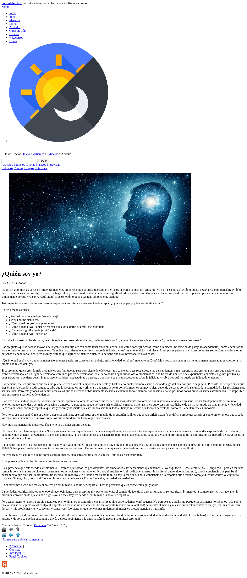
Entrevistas (53, 164)
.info (12, 3)
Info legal (15, 553)
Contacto (14, 549)
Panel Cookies (18, 556)
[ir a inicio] (4, 530)
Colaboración (17, 30)
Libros (13, 23)
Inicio (12, 13)
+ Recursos (16, 37)
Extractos (52, 154)
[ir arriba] (17, 530)
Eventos (14, 34)
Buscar (43, 160)
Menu (5, 6)
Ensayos (41, 164)
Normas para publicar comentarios (22, 539)
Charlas (30, 164)
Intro (12, 16)
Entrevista (41, 168)
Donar (13, 41)
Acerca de (15, 546)
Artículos (14, 27)
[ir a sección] (10, 530)
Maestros (14, 20)
